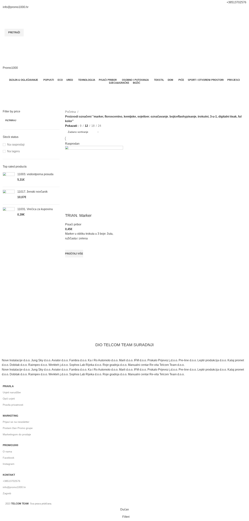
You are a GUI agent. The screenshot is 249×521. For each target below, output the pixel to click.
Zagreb (7, 493)
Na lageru (13, 151)
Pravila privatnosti (13, 404)
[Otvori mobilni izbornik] (124, 61)
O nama (7, 451)
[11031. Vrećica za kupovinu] (9, 213)
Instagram (8, 463)
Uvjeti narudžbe (12, 392)
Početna (71, 111)
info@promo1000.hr (14, 487)
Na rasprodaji (16, 144)
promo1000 (10, 445)
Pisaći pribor (73, 224)
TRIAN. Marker (78, 215)
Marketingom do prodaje (17, 434)
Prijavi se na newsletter (16, 421)
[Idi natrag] (119, 88)
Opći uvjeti (9, 398)
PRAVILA (8, 386)
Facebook (8, 457)
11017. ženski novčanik (32, 191)
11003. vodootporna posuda (35, 174)
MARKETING (10, 415)
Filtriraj (10, 120)
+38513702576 (11, 481)
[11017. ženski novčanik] (9, 196)
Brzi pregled (69, 262)
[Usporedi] (69, 208)
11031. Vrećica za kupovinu (35, 209)
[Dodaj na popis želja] (69, 245)
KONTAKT (9, 474)
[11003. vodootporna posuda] (9, 178)
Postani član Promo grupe (18, 428)
